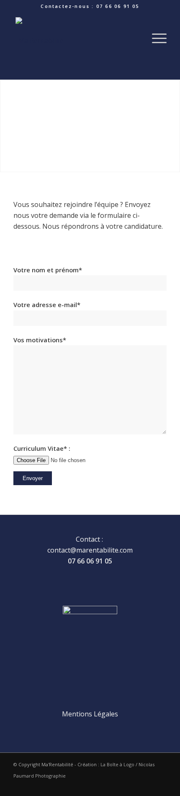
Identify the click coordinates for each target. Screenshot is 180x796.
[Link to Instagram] (160, 785)
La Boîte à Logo (117, 764)
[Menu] (155, 38)
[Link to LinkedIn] (135, 785)
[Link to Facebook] (147, 785)
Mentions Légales (90, 713)
